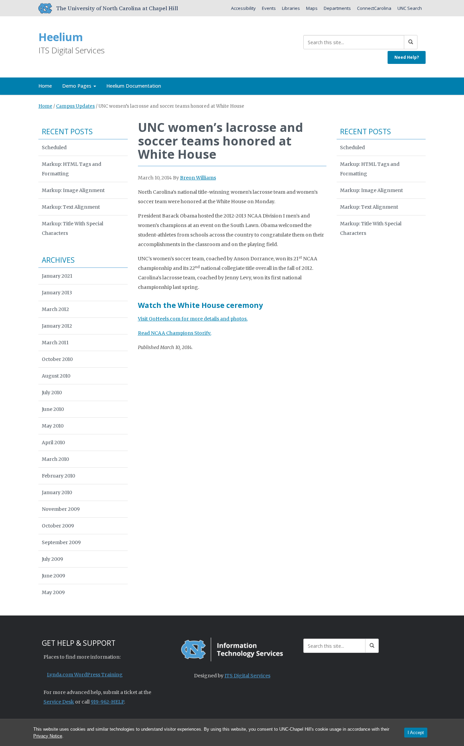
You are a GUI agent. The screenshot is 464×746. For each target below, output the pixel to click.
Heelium (60, 37)
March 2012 (55, 309)
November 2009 (61, 509)
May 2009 (53, 592)
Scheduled (54, 147)
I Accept (416, 732)
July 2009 (52, 559)
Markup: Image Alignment (73, 190)
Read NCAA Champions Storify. (174, 333)
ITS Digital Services (247, 676)
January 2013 (57, 293)
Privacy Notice (47, 736)
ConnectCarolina (374, 8)
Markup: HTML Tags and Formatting (71, 169)
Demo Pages (77, 86)
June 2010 (53, 409)
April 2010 (53, 442)
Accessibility (243, 8)
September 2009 (61, 542)
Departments (337, 8)
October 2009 (58, 526)
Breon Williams (198, 178)
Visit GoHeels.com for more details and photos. (193, 319)
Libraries (291, 8)
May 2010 (53, 426)
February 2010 (58, 476)
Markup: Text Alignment (71, 207)
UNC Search (409, 8)
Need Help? (406, 57)
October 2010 (57, 359)
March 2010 (55, 459)
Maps (312, 8)
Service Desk (58, 702)
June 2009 (53, 576)
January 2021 (57, 276)
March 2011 (55, 343)
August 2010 (56, 376)
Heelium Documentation (133, 86)
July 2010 (52, 392)
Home (45, 86)
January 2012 (57, 326)
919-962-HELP (107, 702)
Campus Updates (75, 106)
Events (269, 8)
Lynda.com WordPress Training (85, 675)
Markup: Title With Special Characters (72, 228)
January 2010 (57, 492)
